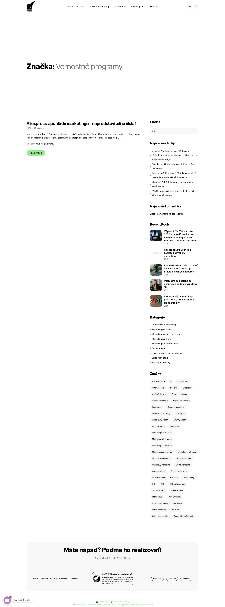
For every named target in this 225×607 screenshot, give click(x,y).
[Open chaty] (7, 600)
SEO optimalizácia (177, 484)
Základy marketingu (161, 362)
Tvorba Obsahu (174, 497)
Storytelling (157, 497)
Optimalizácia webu (179, 471)
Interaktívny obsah (160, 420)
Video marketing (160, 358)
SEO (162, 484)
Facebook (156, 407)
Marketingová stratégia (162, 439)
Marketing (174, 426)
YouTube (175, 510)
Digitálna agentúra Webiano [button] (54, 579)
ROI (153, 484)
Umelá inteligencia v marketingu (167, 353)
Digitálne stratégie (160, 401)
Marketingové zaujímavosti (165, 343)
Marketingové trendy (45, 144)
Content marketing (180, 394)
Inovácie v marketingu (161, 413)
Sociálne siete (158, 348)
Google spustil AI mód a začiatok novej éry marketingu (173, 166)
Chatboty (187, 388)
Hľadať (155, 122)
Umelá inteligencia (160, 503)
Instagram (181, 413)
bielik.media (104, 601)
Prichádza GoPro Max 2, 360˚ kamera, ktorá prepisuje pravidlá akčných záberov (174, 175)
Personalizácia (158, 477)
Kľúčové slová (158, 426)
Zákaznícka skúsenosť (183, 516)
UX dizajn (177, 503)
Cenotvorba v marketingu (164, 324)
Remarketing (188, 477)
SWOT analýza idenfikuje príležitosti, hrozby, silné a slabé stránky (174, 193)
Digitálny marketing (181, 401)
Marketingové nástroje (162, 445)
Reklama (174, 477)
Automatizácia (158, 388)
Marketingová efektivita (162, 433)
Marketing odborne (161, 329)
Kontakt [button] (74, 579)
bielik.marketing (121, 601)
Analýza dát (182, 381)
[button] (157, 579)
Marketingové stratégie (162, 452)
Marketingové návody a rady (166, 334)
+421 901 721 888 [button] (114, 558)
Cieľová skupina (159, 394)
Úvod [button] (35, 579)
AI (171, 381)
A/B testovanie (158, 381)
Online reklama (158, 471)
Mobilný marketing (184, 458)
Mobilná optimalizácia (161, 458)
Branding (173, 388)
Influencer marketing (175, 407)
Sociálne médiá (158, 490)
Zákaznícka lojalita (160, 516)
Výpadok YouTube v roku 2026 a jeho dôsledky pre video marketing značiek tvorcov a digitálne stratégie (174, 155)
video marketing (159, 510)
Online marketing (183, 465)
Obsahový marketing (161, 465)
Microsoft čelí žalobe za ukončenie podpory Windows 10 (174, 184)
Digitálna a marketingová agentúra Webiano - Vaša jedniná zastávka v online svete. (112, 604)
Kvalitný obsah (180, 420)
